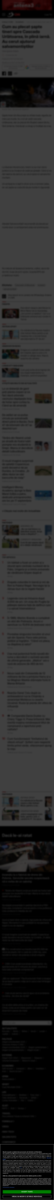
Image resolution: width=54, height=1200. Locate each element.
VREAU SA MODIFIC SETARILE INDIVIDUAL (27, 1196)
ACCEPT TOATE (27, 1192)
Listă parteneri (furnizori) (9, 1187)
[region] (27, 1172)
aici (21, 1167)
